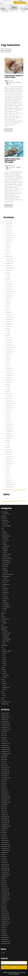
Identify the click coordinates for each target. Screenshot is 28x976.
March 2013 (8, 421)
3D (3, 530)
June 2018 (8, 275)
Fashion (4, 621)
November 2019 (9, 235)
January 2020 (9, 230)
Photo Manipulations (8, 574)
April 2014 (8, 391)
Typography (6, 604)
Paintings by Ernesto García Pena (14, 76)
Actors (4, 671)
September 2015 (9, 352)
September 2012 (9, 435)
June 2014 (8, 387)
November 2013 (9, 403)
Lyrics (4, 685)
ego (18, 82)
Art (2, 528)
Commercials (6, 513)
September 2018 (9, 268)
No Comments (10, 82)
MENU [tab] (14, 8)
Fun (3, 625)
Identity (4, 629)
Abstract (5, 532)
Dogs (4, 695)
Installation (5, 645)
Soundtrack (6, 675)
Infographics (6, 560)
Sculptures (5, 588)
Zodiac (4, 665)
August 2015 (8, 354)
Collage (5, 544)
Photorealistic (6, 580)
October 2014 (9, 377)
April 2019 (8, 251)
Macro (5, 578)
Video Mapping (7, 606)
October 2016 (9, 321)
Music (3, 679)
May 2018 (8, 277)
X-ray (4, 610)
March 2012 (8, 449)
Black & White (6, 536)
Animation (4, 518)
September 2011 (9, 463)
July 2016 (8, 328)
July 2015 (8, 356)
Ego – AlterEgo (6, 50)
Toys (3, 699)
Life (3, 647)
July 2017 (8, 300)
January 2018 (9, 286)
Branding (5, 631)
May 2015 (8, 361)
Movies (4, 669)
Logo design (6, 635)
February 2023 (9, 221)
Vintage (5, 608)
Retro (4, 586)
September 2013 (9, 407)
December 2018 (9, 261)
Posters (5, 673)
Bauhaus (5, 534)
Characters (6, 540)
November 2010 (9, 487)
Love (4, 655)
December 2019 (9, 233)
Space (3, 697)
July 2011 (8, 468)
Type (4, 643)
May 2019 (8, 249)
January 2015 (9, 370)
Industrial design (7, 558)
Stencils (5, 594)
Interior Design (6, 526)
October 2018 (9, 265)
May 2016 (8, 333)
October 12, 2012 (10, 165)
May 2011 (8, 473)
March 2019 (8, 254)
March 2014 (8, 394)
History (5, 653)
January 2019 (9, 258)
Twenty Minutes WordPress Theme (13, 972)
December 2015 (9, 345)
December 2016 (9, 317)
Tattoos (5, 600)
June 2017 (8, 303)
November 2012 (9, 431)
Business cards (7, 633)
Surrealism (5, 598)
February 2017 (9, 312)
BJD (3, 615)
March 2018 (8, 282)
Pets (3, 691)
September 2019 (9, 240)
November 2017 (9, 291)
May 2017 (8, 305)
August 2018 (8, 270)
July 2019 (8, 244)
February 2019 (9, 256)
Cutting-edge (6, 546)
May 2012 (8, 445)
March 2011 (8, 477)
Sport (4, 661)
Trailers (5, 677)
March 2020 (8, 228)
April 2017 (8, 307)
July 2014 (8, 384)
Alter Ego (4, 516)
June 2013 (8, 414)
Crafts (3, 617)
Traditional (5, 602)
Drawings (5, 550)
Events (4, 683)
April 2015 (8, 363)
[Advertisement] (14, 27)
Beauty (4, 613)
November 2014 (9, 375)
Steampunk (6, 592)
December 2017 (9, 289)
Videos (4, 689)
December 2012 (9, 428)
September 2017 (9, 296)
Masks (3, 667)
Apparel (5, 623)
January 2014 (9, 398)
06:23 (8, 169)
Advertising (5, 512)
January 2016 (9, 342)
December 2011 (9, 456)
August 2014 (8, 382)
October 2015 (9, 349)
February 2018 (9, 284)
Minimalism (6, 564)
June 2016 (8, 331)
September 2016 (9, 324)
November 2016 (9, 319)
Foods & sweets (7, 651)
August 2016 (8, 326)
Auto (4, 649)
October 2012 (9, 433)
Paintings (5, 570)
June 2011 (8, 470)
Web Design (5, 704)
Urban (4, 663)
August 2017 (8, 298)
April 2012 (8, 447)
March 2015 (8, 366)
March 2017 (8, 310)
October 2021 (9, 223)
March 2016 (8, 338)
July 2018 (8, 272)
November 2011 (9, 459)
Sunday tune (6, 687)
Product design (7, 639)
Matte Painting (6, 562)
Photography (6, 576)
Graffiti (5, 552)
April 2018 (8, 279)
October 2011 (9, 461)
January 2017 (9, 314)
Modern (5, 568)
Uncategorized (5, 702)
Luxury (4, 657)
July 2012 (8, 440)
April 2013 (8, 419)
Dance (4, 681)
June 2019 (8, 247)
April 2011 (8, 475)
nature (4, 659)
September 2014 (9, 380)
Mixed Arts (5, 566)
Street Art (5, 596)
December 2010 (9, 484)
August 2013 (8, 410)
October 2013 (9, 405)
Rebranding (6, 641)
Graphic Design (7, 554)
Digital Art (5, 548)
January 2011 (9, 482)
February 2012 (9, 452)
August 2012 (8, 438)
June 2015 (8, 359)
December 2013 (9, 401)
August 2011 (8, 466)
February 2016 (9, 340)
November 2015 (9, 347)
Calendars (5, 538)
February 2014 (9, 396)
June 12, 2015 (9, 80)
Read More (8, 130)
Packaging (5, 637)
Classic (5, 542)
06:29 (8, 84)
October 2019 (9, 237)
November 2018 (9, 263)
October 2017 (9, 293)
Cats (4, 693)
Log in (7, 498)
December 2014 (9, 373)
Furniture (5, 524)
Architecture (5, 520)
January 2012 (9, 454)
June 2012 (8, 442)
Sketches (5, 590)
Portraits (5, 582)
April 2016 (8, 335)
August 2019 (8, 242)
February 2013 (9, 424)
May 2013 (8, 417)
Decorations (6, 522)
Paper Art (5, 572)
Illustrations (6, 556)
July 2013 (8, 412)
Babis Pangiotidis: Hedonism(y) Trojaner (12, 160)
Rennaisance (6, 584)
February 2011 (9, 480)
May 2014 (8, 389)
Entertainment (5, 619)
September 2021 (9, 226)
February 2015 (9, 368)
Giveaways (5, 627)
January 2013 (9, 426)
